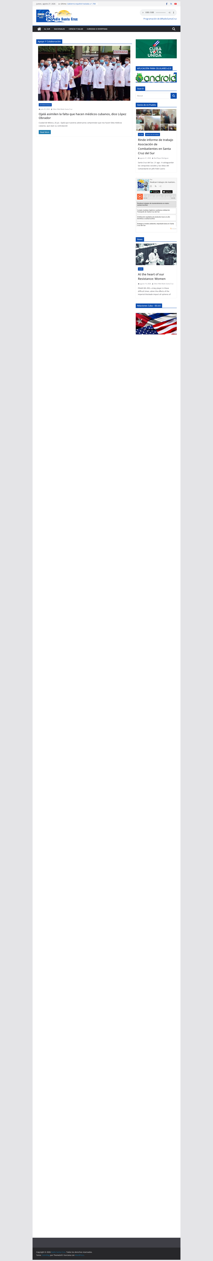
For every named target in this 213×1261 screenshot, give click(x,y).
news (140, 269)
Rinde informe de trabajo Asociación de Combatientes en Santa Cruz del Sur (155, 146)
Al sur (47, 29)
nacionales (59, 29)
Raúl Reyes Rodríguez (161, 158)
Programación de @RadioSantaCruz (160, 18)
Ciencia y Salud (76, 29)
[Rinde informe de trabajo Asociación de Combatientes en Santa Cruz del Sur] (156, 120)
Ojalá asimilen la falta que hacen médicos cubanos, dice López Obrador (82, 116)
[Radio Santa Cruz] (39, 29)
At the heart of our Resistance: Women (152, 276)
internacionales (45, 105)
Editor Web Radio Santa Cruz (62, 109)
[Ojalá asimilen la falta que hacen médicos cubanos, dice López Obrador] (84, 73)
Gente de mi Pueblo (152, 134)
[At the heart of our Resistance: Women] (156, 254)
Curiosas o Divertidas (97, 29)
